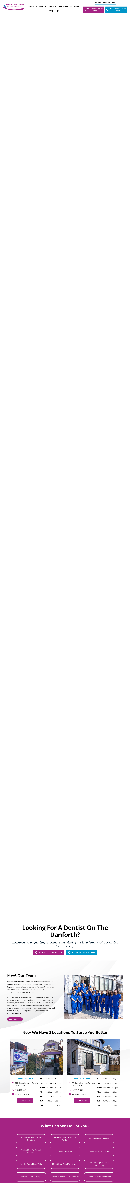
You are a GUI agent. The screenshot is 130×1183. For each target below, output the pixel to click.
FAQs (57, 11)
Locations (30, 7)
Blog (51, 11)
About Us (42, 7)
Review (76, 7)
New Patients (63, 7)
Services (51, 7)
